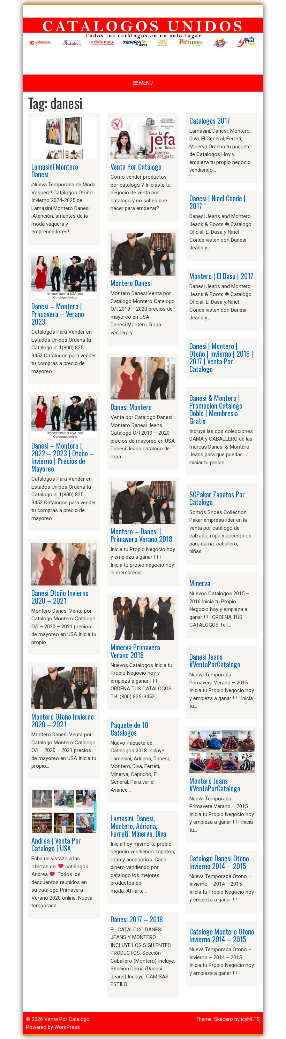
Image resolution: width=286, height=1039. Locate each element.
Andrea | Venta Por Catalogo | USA (56, 844)
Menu (145, 83)
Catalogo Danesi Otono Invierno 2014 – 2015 (219, 862)
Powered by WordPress (53, 1027)
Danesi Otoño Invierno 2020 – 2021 (60, 597)
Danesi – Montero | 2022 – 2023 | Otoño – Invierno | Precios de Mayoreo (62, 457)
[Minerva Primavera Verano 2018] (143, 618)
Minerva (199, 583)
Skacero (223, 1019)
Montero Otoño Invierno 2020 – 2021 (62, 720)
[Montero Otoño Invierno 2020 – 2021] (64, 687)
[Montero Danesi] (143, 254)
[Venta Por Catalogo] (143, 137)
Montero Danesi (131, 283)
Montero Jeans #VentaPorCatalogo (214, 784)
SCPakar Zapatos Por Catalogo (217, 498)
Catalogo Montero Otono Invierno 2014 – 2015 (221, 935)
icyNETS (250, 1019)
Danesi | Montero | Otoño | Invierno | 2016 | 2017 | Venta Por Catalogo (221, 357)
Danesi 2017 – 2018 (137, 919)
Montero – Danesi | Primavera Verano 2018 (141, 535)
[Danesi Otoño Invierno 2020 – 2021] (64, 563)
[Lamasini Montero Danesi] (64, 137)
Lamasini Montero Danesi (54, 170)
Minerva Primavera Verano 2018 (135, 651)
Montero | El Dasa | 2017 (221, 276)
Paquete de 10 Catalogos (129, 729)
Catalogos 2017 (209, 120)
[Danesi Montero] (143, 378)
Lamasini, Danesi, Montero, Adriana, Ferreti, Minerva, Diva (138, 826)
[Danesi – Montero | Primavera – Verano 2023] (64, 277)
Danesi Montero (131, 407)
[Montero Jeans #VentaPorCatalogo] (222, 751)
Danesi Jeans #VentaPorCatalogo (214, 660)
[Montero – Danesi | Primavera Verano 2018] (143, 502)
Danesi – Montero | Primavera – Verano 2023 (57, 314)
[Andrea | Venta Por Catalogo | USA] (64, 811)
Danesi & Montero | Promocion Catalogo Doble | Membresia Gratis (215, 409)
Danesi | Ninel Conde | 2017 (217, 202)
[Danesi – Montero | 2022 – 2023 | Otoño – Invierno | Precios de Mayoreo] (64, 416)
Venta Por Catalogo (136, 166)
